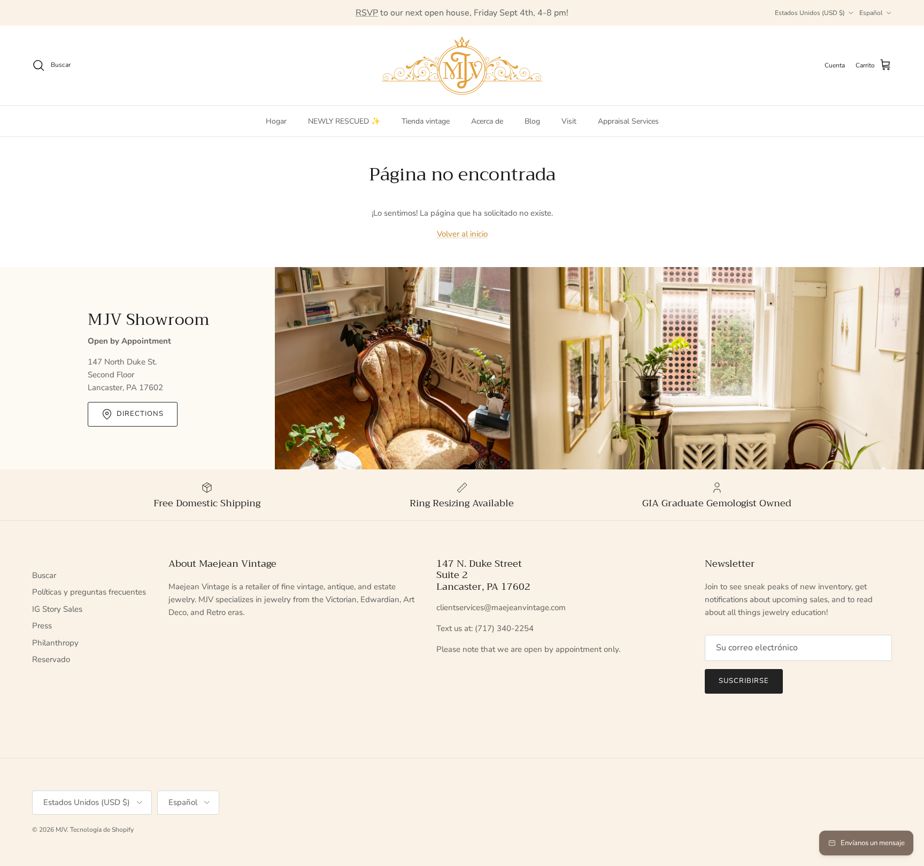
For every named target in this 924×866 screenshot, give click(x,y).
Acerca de (487, 121)
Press (42, 625)
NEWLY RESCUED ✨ (344, 121)
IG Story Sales (57, 609)
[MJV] (462, 65)
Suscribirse (744, 681)
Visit (568, 121)
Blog (532, 121)
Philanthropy (55, 642)
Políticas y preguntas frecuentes (89, 592)
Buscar (44, 575)
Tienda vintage (426, 121)
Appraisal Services (628, 121)
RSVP (367, 13)
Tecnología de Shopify (102, 829)
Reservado (51, 659)
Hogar (276, 121)
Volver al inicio (462, 234)
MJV (61, 829)
